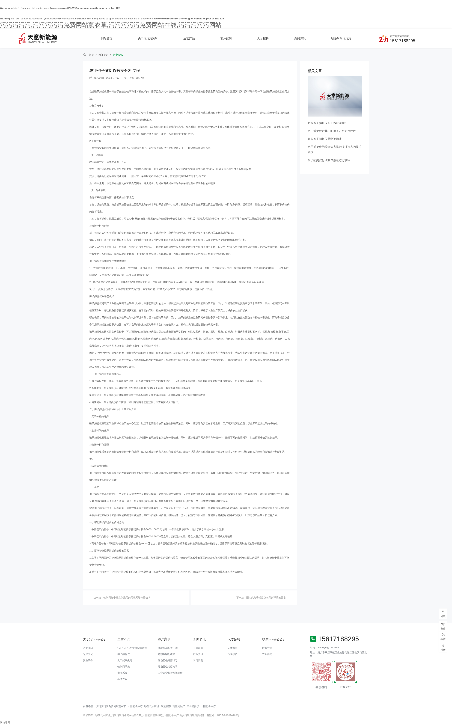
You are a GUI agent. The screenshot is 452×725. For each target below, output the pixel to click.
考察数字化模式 (166, 654)
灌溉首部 (166, 706)
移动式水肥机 (151, 706)
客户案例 (226, 38)
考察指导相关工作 (168, 648)
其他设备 (122, 679)
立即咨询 (267, 654)
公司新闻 (198, 648)
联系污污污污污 (341, 38)
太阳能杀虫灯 (124, 660)
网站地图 (5, 722)
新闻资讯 (300, 38)
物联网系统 (123, 666)
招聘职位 (232, 654)
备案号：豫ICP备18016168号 (223, 715)
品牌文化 (88, 654)
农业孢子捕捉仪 (98, 91)
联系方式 (267, 648)
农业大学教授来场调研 (170, 672)
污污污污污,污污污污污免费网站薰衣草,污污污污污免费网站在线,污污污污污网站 (111, 24)
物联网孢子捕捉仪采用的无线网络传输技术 (126, 597)
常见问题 (198, 660)
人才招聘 (263, 38)
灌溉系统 (122, 672)
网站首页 (106, 38)
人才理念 (232, 648)
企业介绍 (88, 648)
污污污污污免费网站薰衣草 (132, 648)
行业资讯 (118, 54)
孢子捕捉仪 (123, 654)
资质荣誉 (88, 660)
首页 (91, 54)
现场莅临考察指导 (168, 660)
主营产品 (189, 38)
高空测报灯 (179, 706)
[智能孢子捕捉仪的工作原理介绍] (335, 96)
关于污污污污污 (148, 38)
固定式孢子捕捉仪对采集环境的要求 (266, 597)
